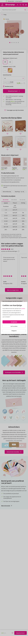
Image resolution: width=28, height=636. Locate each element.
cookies (23, 308)
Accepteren (14, 322)
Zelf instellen (14, 326)
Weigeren (14, 330)
